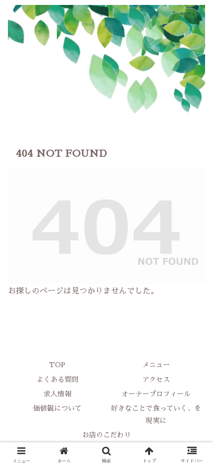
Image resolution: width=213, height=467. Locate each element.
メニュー (156, 364)
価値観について (57, 408)
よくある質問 (57, 379)
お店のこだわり (106, 434)
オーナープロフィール (156, 393)
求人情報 (57, 393)
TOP (57, 364)
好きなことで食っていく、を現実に (156, 414)
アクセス (156, 379)
